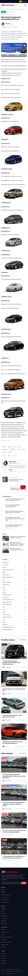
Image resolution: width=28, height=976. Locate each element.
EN (25, 1)
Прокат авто (4, 960)
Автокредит (3, 939)
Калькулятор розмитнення (7, 937)
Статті (2, 911)
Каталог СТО (4, 955)
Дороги (14, 572)
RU (23, 1)
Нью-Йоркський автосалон (14, 599)
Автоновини (4, 908)
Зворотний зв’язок (9, 973)
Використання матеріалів (19, 971)
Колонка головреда (14, 582)
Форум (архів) (4, 923)
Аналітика (14, 567)
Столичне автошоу (14, 614)
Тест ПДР (3, 929)
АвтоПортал (7, 440)
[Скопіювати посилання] (16, 456)
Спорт (14, 612)
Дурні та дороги (14, 574)
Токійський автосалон (14, 617)
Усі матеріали (23, 639)
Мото (14, 587)
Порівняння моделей (5, 894)
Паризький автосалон (14, 602)
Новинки (14, 592)
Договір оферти (10, 971)
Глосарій (3, 934)
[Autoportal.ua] (8, 5)
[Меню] (25, 5)
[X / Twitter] (13, 456)
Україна (14, 622)
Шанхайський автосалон (14, 629)
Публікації (3, 913)
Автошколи (3, 958)
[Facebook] (11, 456)
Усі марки (3, 889)
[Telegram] (8, 456)
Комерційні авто (14, 584)
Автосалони (3, 953)
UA (20, 1)
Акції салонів (14, 564)
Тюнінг (14, 619)
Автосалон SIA (14, 562)
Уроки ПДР (14, 624)
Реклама (2, 973)
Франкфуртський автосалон (14, 627)
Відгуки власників (5, 899)
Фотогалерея (4, 897)
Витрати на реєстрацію (6, 942)
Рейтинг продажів (5, 902)
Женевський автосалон (14, 577)
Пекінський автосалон (14, 604)
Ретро (14, 609)
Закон (14, 579)
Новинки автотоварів (14, 594)
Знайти (23, 883)
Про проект (3, 963)
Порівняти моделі (5, 944)
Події (14, 607)
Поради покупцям (5, 915)
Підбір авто (3, 892)
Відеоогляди (4, 920)
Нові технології (14, 597)
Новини (3, 11)
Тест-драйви (4, 918)
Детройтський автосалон (14, 569)
